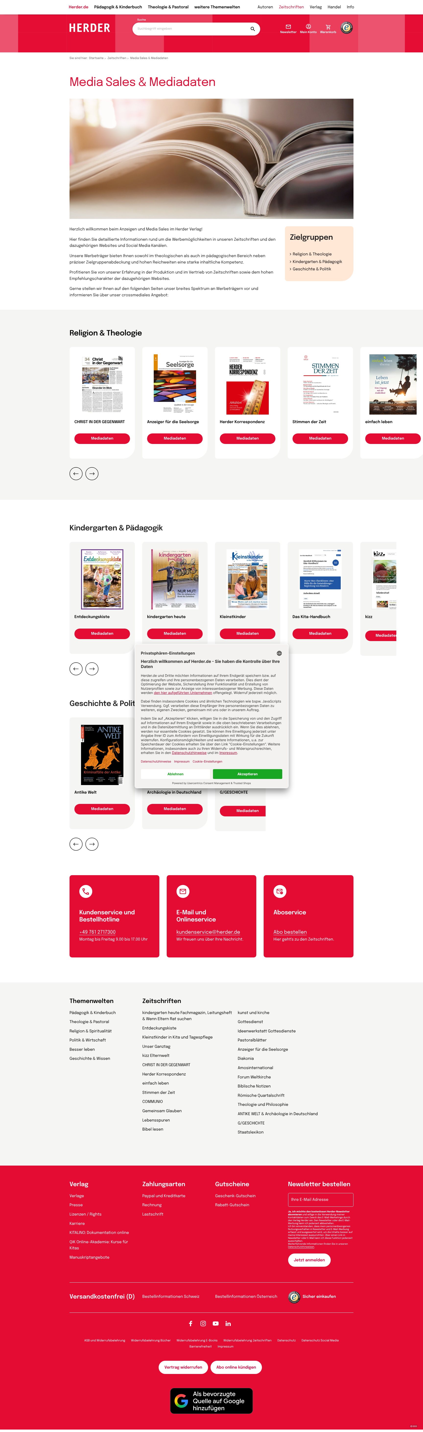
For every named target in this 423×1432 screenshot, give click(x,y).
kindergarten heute (166, 617)
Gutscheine (232, 1184)
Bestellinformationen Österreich (246, 1297)
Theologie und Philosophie (263, 1105)
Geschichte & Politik (312, 269)
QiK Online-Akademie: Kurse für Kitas (99, 1245)
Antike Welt (85, 792)
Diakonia (246, 1059)
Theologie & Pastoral (168, 7)
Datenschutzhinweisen (301, 1247)
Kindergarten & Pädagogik (317, 262)
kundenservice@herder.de (208, 932)
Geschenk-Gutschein (235, 1196)
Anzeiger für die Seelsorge (173, 422)
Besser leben (82, 1050)
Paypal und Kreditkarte (164, 1196)
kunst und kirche (253, 1013)
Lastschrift (153, 1214)
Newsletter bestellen (319, 1184)
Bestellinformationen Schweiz (171, 1297)
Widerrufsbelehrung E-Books (196, 1340)
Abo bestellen (290, 932)
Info (350, 7)
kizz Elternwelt (156, 1056)
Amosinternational (255, 1068)
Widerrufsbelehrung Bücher (151, 1340)
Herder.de (78, 7)
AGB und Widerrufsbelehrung (104, 1340)
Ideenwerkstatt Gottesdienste (267, 1031)
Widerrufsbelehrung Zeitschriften (247, 1340)
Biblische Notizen (254, 1086)
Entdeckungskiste (92, 617)
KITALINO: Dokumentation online (99, 1233)
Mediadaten (102, 439)
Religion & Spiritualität (91, 1031)
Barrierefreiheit (200, 1346)
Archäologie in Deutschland (174, 792)
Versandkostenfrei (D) (102, 1297)
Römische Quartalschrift (261, 1096)
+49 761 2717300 (97, 932)
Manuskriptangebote (89, 1257)
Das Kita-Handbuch (311, 617)
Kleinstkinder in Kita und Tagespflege (177, 1037)
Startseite (96, 58)
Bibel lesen (153, 1129)
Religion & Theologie (312, 254)
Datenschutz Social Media (320, 1340)
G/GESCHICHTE (234, 792)
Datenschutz (286, 1340)
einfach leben (378, 422)
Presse (76, 1205)
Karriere (77, 1224)
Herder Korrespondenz (242, 422)
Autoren (265, 7)
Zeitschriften (291, 7)
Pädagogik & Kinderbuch (118, 7)
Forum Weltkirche (254, 1077)
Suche (141, 20)
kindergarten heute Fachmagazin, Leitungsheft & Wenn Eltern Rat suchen (187, 1016)
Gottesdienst (250, 1022)
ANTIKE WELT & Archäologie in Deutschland (278, 1114)
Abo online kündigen (236, 1367)
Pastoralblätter (252, 1040)
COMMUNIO (152, 1102)
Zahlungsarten (163, 1184)
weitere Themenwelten (217, 7)
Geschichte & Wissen (90, 1059)
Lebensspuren (156, 1120)
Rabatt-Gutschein (232, 1205)
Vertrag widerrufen (183, 1367)
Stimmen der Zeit (309, 422)
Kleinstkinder (233, 617)
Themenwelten (92, 1001)
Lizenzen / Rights (86, 1214)
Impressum (226, 1346)
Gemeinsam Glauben (162, 1111)
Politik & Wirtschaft (88, 1040)
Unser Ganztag (156, 1047)
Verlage (77, 1196)
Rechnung (152, 1205)
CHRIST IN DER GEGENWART (99, 422)
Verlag (316, 7)
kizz (368, 617)
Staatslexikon (251, 1132)
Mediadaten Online (393, 636)
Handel (334, 7)
